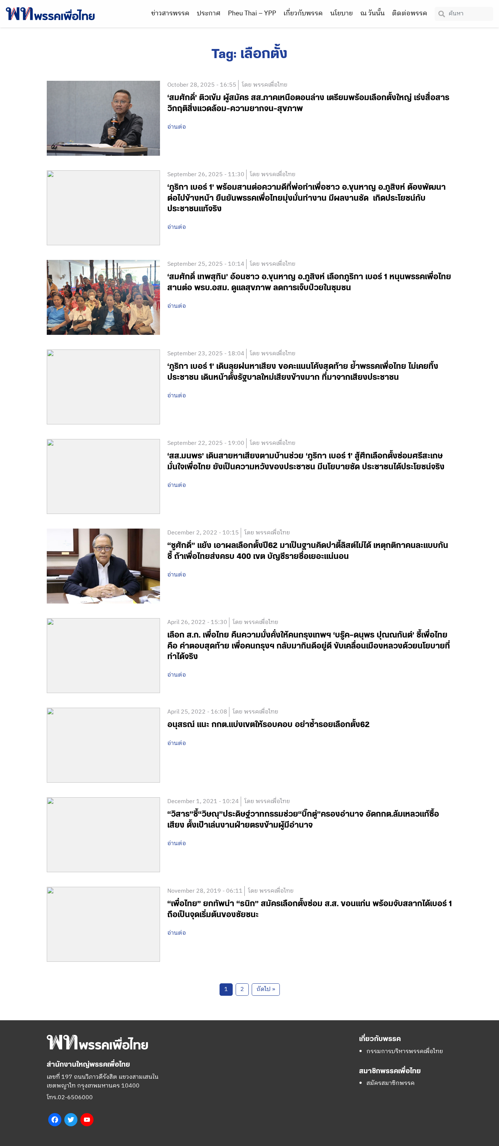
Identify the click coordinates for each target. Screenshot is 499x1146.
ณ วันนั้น (372, 13)
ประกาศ (209, 13)
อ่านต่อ (176, 127)
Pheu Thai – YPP (252, 13)
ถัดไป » (265, 989)
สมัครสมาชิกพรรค (390, 1083)
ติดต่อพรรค (409, 13)
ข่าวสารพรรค (170, 13)
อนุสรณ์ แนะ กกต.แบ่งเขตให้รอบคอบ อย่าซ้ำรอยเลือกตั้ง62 (268, 725)
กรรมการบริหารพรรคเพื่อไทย (404, 1051)
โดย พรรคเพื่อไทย (264, 85)
